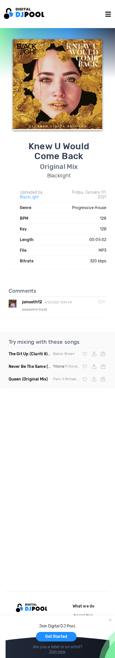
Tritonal (59, 366)
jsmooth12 (32, 302)
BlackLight (29, 197)
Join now (57, 651)
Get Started (56, 636)
